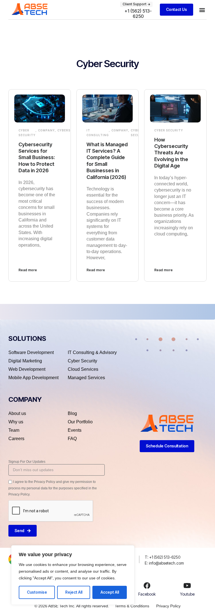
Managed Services (86, 377)
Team (13, 430)
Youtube (187, 594)
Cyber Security (27, 133)
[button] (202, 9)
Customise (37, 592)
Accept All (110, 592)
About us (17, 413)
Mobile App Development (33, 377)
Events (74, 430)
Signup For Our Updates (26, 462)
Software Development (31, 352)
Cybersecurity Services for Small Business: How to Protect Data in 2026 (36, 157)
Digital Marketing (25, 360)
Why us (15, 421)
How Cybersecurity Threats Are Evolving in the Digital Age (171, 153)
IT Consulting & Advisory (92, 352)
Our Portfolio (80, 421)
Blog (72, 413)
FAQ (72, 438)
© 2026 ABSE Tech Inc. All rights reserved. (71, 606)
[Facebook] (147, 585)
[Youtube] (187, 585)
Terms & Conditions (132, 606)
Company (46, 130)
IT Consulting (98, 133)
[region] (72, 575)
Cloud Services (83, 369)
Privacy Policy (168, 606)
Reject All (73, 592)
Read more (27, 270)
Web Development (26, 369)
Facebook (147, 594)
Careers (16, 438)
